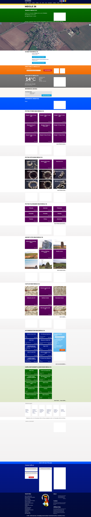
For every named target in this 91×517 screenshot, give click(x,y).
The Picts (26, 506)
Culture (37, 2)
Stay (46, 2)
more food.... (57, 400)
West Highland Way (27, 513)
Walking (54, 2)
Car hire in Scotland (28, 499)
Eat (40, 2)
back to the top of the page (45, 462)
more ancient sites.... (61, 270)
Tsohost (63, 515)
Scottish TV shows (27, 512)
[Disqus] (38, 432)
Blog (26, 2)
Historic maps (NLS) (37, 21)
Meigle (35, 13)
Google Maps (31, 21)
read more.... (64, 498)
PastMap (54, 21)
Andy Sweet (34, 515)
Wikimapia (61, 21)
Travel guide (50, 2)
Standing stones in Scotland (29, 505)
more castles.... (63, 316)
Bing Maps (26, 21)
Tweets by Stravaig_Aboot (42, 470)
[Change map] (90, 25)
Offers (62, 2)
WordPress (55, 515)
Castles (30, 2)
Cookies (55, 501)
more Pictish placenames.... (60, 223)
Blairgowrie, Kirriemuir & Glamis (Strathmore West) (40, 59)
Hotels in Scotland (27, 498)
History (33, 2)
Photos (58, 2)
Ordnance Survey (49, 21)
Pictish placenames (27, 508)
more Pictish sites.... (61, 190)
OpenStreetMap (43, 21)
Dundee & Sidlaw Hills (35, 53)
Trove (26, 101)
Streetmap (57, 21)
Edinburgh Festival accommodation (30, 497)
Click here (63, 503)
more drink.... (63, 400)
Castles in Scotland (27, 501)
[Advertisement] (59, 151)
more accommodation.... (61, 364)
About (54, 494)
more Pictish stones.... (61, 144)
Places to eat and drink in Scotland (30, 500)
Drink (43, 2)
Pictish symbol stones (28, 507)
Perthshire (45, 13)
